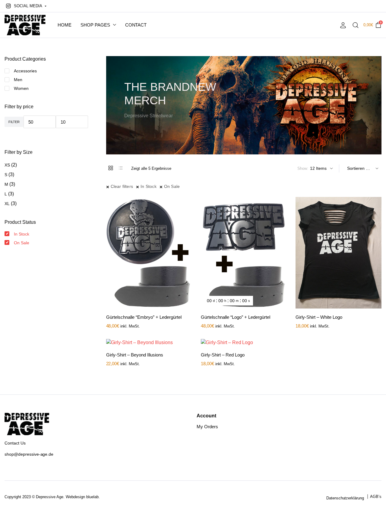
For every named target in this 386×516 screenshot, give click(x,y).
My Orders (207, 426)
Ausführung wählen (376, 218)
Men (18, 79)
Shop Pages (95, 24)
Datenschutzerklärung (345, 498)
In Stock (149, 186)
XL (7, 203)
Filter (14, 122)
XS (7, 165)
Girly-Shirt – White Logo (319, 317)
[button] (25, 6)
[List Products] (120, 168)
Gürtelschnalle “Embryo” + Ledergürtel (144, 317)
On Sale (172, 186)
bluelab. (93, 497)
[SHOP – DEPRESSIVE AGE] (25, 25)
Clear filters (122, 186)
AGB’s (375, 496)
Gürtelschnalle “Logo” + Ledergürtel (235, 317)
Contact (136, 24)
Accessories (25, 70)
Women (21, 88)
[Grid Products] (110, 168)
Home (64, 24)
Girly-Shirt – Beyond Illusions (134, 354)
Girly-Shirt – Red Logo (223, 354)
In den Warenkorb (187, 218)
